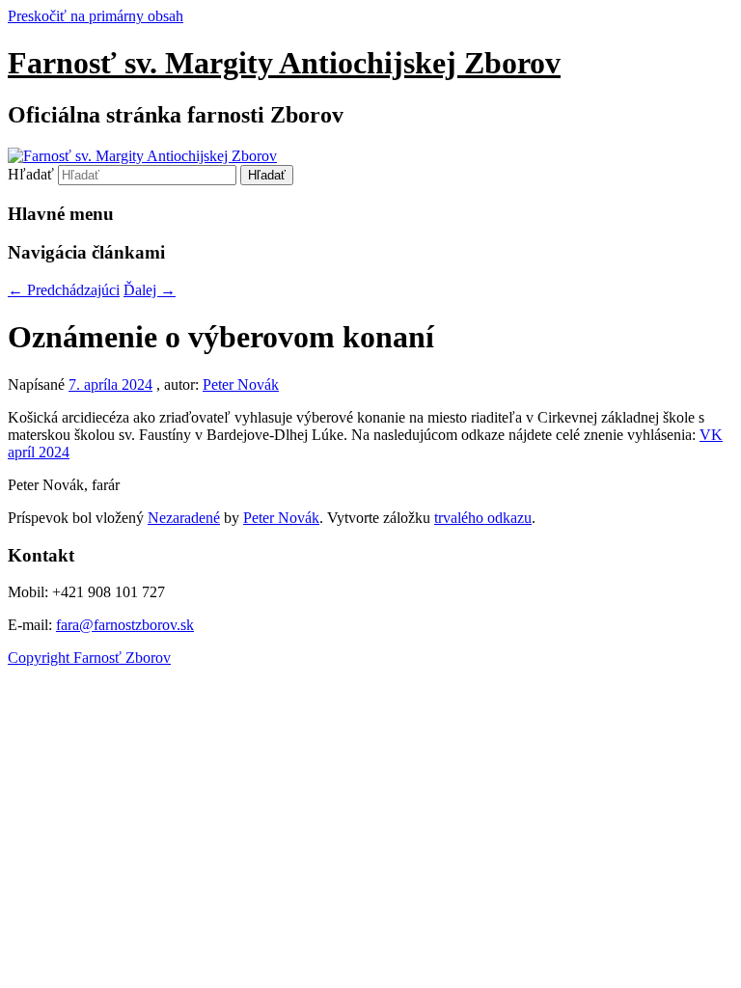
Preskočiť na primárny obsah (95, 16)
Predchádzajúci (64, 290)
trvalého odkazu (483, 517)
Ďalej (150, 290)
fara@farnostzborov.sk (125, 625)
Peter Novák (241, 384)
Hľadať (31, 174)
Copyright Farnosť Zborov (89, 657)
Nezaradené (184, 517)
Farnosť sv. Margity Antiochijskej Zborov (284, 62)
